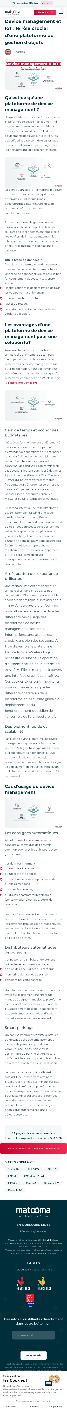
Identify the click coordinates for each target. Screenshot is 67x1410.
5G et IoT (31, 1183)
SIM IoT (52, 1169)
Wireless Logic (45, 1240)
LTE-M (12, 1176)
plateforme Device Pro (23, 382)
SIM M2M (13, 1169)
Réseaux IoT (51, 1183)
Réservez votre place (46, 3)
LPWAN (12, 1183)
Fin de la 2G (15, 1190)
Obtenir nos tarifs (45, 12)
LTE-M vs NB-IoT (34, 1176)
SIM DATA (33, 1169)
